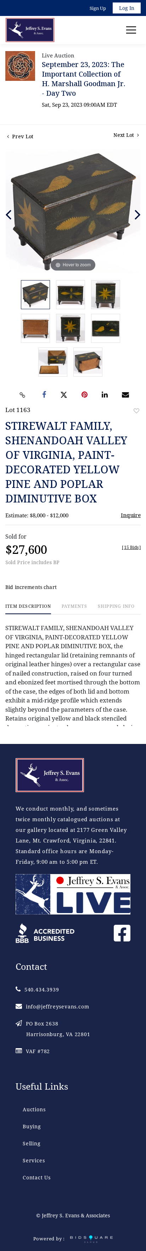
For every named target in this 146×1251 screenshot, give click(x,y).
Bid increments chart (31, 587)
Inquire (131, 514)
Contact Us (37, 1177)
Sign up (98, 8)
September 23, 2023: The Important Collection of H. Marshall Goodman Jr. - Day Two (83, 79)
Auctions (34, 1109)
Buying (32, 1126)
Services (34, 1160)
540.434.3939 (41, 989)
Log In (126, 8)
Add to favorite (136, 411)
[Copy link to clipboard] (22, 395)
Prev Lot (22, 136)
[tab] (28, 609)
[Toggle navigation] (131, 30)
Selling (32, 1143)
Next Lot (124, 135)
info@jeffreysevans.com (57, 1006)
